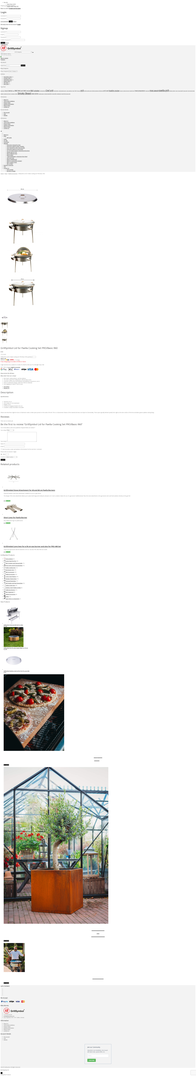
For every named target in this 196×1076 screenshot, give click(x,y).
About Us (6, 99)
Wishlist (5, 115)
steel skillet (34, 94)
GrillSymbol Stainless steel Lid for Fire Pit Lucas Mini (16, 671)
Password (3, 18)
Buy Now (8, 501)
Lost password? (4, 21)
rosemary (13, 93)
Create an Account (15, 8)
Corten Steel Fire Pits (11, 561)
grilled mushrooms (88, 90)
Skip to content (4, 58)
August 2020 (7, 81)
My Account (7, 112)
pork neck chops (191, 90)
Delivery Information (9, 104)
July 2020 (6, 82)
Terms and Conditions (9, 101)
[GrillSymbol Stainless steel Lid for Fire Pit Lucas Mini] (14, 669)
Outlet (5, 139)
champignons (42, 90)
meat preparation (140, 91)
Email (2, 34)
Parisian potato (172, 90)
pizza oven (185, 90)
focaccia (78, 90)
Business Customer (8, 165)
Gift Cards (9, 137)
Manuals (6, 143)
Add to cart (3, 358)
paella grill (164, 90)
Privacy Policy (7, 102)
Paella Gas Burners (10, 590)
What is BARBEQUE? (12, 159)
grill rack (106, 91)
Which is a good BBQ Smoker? (14, 161)
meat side (147, 90)
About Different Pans (12, 153)
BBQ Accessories (10, 572)
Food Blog (6, 142)
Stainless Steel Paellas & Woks (13, 587)
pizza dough (180, 90)
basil (13, 90)
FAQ (5, 166)
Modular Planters (11, 579)
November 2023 (8, 77)
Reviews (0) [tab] (6, 388)
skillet (16, 93)
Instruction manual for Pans (14, 145)
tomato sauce (41, 93)
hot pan (121, 90)
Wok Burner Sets (10, 570)
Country (3, 457)
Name (3, 444)
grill (82, 90)
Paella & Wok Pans (10, 585)
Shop (5, 136)
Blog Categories (5, 71)
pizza (176, 90)
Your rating (4, 430)
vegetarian (59, 93)
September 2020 (8, 79)
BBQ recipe (27, 91)
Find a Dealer (10, 169)
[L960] (22, 216)
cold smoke (56, 90)
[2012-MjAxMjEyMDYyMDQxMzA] (22, 273)
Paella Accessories (12, 173)
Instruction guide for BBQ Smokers (15, 146)
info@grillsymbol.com (9, 1016)
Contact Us (6, 107)
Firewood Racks (11, 581)
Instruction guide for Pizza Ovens (15, 149)
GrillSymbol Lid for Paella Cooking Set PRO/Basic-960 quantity (16, 357)
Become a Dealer (11, 171)
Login (19, 24)
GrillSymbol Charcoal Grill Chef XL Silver (13, 625)
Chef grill (49, 90)
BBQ (16, 91)
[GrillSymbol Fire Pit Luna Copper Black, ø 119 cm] (14, 646)
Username (3, 16)
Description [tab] (6, 386)
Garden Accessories (10, 594)
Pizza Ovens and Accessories (14, 565)
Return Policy (7, 105)
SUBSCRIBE (91, 1060)
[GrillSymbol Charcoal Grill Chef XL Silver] (14, 623)
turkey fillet (54, 93)
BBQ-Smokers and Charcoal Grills (14, 563)
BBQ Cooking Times (12, 162)
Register (6, 44)
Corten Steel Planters (11, 576)
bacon (6, 91)
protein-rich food (7, 93)
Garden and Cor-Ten (12, 152)
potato (2, 93)
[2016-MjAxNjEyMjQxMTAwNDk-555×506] (22, 312)
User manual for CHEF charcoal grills (16, 148)
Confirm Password (5, 40)
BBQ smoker (35, 91)
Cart (5, 114)
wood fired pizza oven (65, 93)
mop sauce (154, 90)
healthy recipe (114, 91)
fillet (76, 90)
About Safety (10, 155)
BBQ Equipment (10, 592)
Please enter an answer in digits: (9, 451)
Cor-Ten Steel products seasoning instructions (18, 150)
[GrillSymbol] (11, 50)
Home (2, 173)
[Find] (32, 52)
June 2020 (6, 84)
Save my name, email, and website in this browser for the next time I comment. (22, 449)
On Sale (6, 140)
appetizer (3, 90)
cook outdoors (69, 90)
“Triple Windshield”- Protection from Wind (17, 156)
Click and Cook (10, 158)
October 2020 (7, 78)
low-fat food (131, 90)
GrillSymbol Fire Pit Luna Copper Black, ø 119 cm (16, 648)
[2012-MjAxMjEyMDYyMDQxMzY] (22, 245)
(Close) (14, 21)
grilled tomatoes (95, 90)
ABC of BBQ (10, 164)
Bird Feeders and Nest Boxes (14, 583)
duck (73, 90)
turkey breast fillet (48, 93)
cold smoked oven (62, 90)
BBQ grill (20, 91)
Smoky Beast (24, 93)
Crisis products (9, 559)
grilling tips (101, 90)
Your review (4, 441)
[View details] (14, 487)
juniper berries (126, 90)
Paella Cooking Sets (10, 567)
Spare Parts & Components (12, 599)
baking (10, 91)
